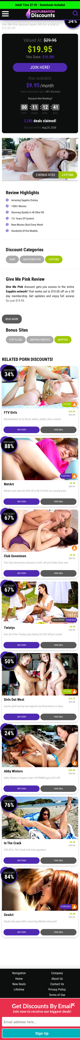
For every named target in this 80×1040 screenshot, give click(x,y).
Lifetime (54, 259)
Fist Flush (15, 339)
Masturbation (32, 259)
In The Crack (12, 843)
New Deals (19, 984)
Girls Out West (14, 699)
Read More (11, 319)
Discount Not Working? (40, 98)
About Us (57, 978)
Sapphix (63, 339)
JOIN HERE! (40, 67)
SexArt (9, 915)
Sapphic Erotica (40, 339)
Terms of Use (57, 995)
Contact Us (57, 984)
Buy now (21, 429)
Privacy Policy (57, 989)
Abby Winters (13, 771)
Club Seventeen (15, 556)
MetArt (9, 484)
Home (19, 978)
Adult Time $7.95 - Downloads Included (40, 5)
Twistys (9, 628)
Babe (12, 259)
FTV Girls (10, 412)
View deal (58, 429)
